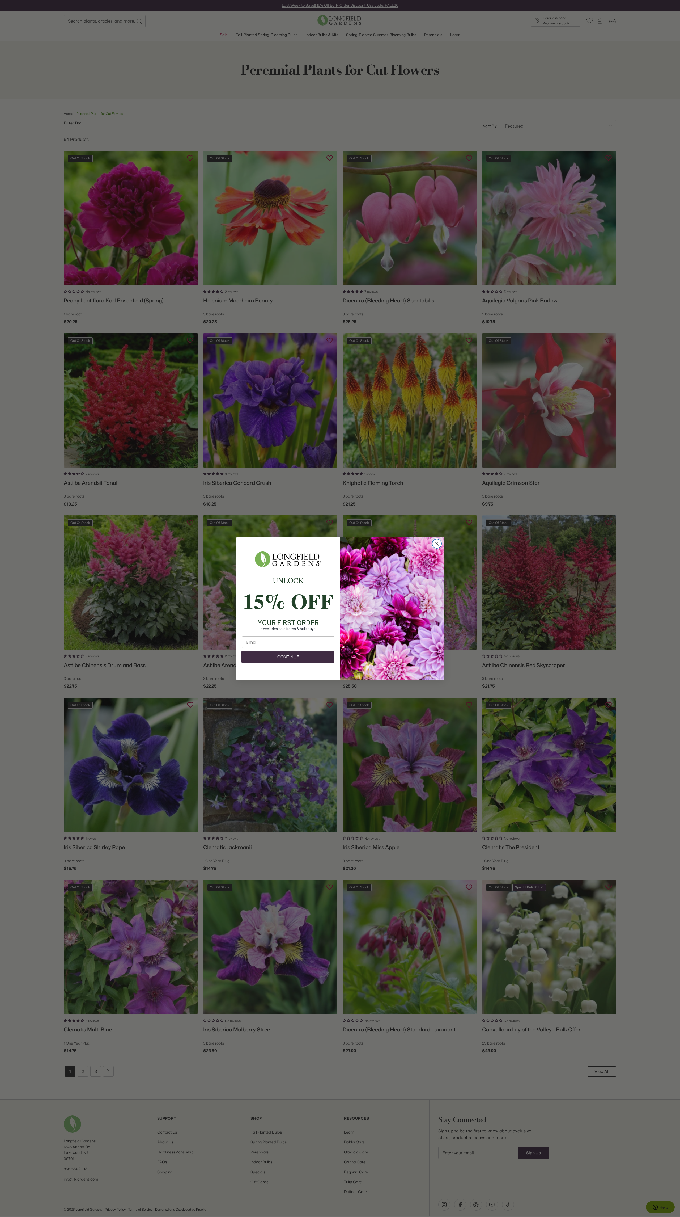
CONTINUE (288, 657)
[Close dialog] (436, 543)
